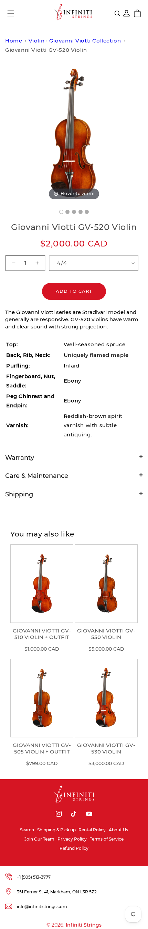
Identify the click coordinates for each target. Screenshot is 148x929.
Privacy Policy (72, 839)
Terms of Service (107, 839)
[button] (10, 13)
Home (13, 40)
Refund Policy (74, 848)
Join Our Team (39, 839)
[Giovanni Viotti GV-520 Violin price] (74, 212)
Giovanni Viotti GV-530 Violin (106, 748)
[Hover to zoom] (74, 133)
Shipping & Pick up (56, 829)
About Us (118, 829)
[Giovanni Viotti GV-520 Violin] (61, 212)
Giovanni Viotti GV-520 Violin (46, 50)
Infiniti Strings (84, 925)
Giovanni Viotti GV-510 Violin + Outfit (42, 634)
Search (27, 829)
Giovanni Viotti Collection (85, 40)
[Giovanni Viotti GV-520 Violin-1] (80, 212)
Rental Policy (92, 829)
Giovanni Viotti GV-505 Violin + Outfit (42, 748)
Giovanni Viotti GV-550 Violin (106, 634)
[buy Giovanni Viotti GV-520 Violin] (67, 212)
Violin (37, 40)
